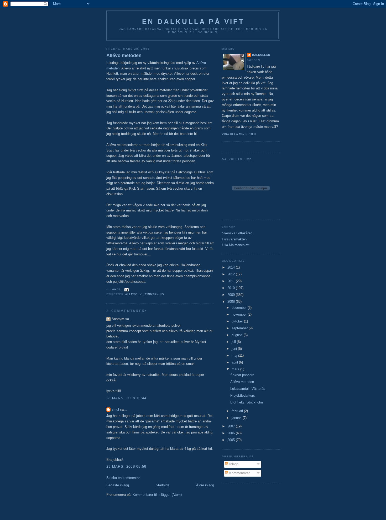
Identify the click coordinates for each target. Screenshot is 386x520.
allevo (131, 294)
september (240, 328)
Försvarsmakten (234, 239)
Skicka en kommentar (123, 478)
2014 (231, 267)
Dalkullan (261, 54)
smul (115, 409)
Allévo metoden (124, 55)
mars (236, 369)
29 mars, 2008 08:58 (126, 466)
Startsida (162, 485)
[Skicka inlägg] (126, 289)
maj (235, 355)
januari (237, 418)
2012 (231, 274)
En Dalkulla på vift (193, 22)
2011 (231, 281)
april (235, 362)
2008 (231, 302)
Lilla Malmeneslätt (235, 245)
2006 (231, 433)
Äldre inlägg (205, 485)
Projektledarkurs (242, 395)
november (240, 314)
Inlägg (233, 464)
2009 (231, 295)
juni (235, 349)
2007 (231, 426)
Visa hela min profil (239, 134)
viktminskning (152, 294)
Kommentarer (239, 473)
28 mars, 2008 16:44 (126, 398)
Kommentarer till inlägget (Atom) (157, 495)
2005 (231, 440)
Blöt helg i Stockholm (246, 402)
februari (238, 411)
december (240, 308)
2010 (231, 288)
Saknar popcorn (242, 375)
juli (234, 342)
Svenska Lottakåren (237, 233)
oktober (238, 321)
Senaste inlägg (117, 485)
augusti (238, 335)
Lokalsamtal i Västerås (247, 389)
